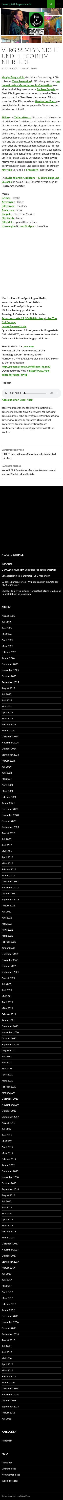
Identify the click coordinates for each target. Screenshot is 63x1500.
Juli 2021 (6, 984)
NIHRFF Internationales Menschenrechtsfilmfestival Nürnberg (29, 454)
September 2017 (10, 1261)
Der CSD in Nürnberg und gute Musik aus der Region (29, 569)
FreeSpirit (32, 169)
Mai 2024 (7, 778)
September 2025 (10, 682)
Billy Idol (7, 222)
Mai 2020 (7, 1068)
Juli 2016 (6, 1346)
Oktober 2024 (9, 748)
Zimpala (7, 213)
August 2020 (8, 1050)
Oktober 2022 (9, 893)
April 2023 (7, 857)
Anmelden (7, 1462)
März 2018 (7, 1225)
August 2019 (8, 1122)
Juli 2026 (6, 621)
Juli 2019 (6, 1128)
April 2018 (7, 1219)
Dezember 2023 (10, 809)
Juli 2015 (6, 1418)
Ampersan (8, 209)
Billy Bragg (8, 205)
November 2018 (10, 1177)
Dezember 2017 (10, 1243)
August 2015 (8, 1412)
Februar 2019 (9, 1159)
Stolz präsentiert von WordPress (16, 1496)
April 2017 (7, 1291)
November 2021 (10, 959)
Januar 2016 (8, 1382)
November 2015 (10, 1394)
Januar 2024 (8, 802)
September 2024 (10, 754)
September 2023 (10, 827)
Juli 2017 (6, 1273)
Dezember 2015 (10, 1388)
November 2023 (10, 815)
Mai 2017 (7, 1285)
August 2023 (8, 833)
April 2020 (7, 1074)
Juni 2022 (7, 917)
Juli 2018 (6, 1201)
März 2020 (7, 1080)
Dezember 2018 (10, 1171)
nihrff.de (7, 169)
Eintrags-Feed (9, 1468)
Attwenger (8, 201)
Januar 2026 (8, 658)
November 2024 (10, 742)
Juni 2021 (7, 990)
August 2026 (8, 615)
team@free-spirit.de (14, 326)
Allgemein (7, 1440)
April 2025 (7, 712)
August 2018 (8, 1195)
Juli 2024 (6, 766)
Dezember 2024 (10, 736)
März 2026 (7, 646)
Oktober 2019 (9, 1110)
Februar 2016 (9, 1376)
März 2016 (7, 1370)
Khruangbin (9, 226)
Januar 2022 (8, 947)
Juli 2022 (6, 911)
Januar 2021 (8, 1020)
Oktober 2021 (9, 965)
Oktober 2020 (9, 1038)
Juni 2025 (7, 700)
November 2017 (10, 1249)
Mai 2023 (7, 851)
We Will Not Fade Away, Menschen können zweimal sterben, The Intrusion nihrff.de (29, 470)
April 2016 (7, 1364)
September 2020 (10, 1044)
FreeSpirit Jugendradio (17, 4)
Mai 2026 (7, 633)
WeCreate (7, 563)
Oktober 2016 (9, 1328)
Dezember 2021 (10, 953)
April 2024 (7, 784)
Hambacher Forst (45, 101)
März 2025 (7, 718)
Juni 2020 (7, 1062)
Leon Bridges (26, 226)
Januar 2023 (8, 875)
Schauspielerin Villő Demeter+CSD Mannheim (26, 575)
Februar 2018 (9, 1231)
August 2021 (8, 978)
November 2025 (10, 670)
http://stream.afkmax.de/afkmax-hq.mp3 (26, 366)
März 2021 (7, 1008)
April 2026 (7, 639)
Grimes (6, 197)
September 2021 (10, 971)
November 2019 (10, 1104)
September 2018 (10, 1189)
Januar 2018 (8, 1237)
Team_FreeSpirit (28, 68)
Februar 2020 (9, 1086)
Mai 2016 (7, 1358)
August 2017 (8, 1267)
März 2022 (7, 935)
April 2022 (7, 929)
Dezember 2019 (10, 1098)
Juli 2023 (6, 839)
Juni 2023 (7, 845)
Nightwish (8, 217)
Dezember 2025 (10, 664)
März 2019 (7, 1153)
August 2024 (8, 760)
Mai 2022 (7, 923)
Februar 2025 (9, 724)
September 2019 (10, 1116)
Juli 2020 (6, 1056)
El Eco (5, 117)
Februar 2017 (9, 1303)
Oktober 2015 (9, 1400)
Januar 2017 (8, 1310)
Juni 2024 (7, 772)
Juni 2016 (7, 1352)
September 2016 (10, 1334)
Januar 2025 (8, 730)
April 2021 (7, 1002)
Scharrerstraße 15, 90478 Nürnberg (23, 318)
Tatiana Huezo (22, 117)
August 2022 (8, 905)
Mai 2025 (7, 706)
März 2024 (7, 790)
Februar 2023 (9, 869)
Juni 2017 (7, 1279)
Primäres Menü (59, 4)
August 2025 (8, 688)
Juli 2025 (6, 694)
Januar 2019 (8, 1165)
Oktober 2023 (9, 821)
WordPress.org (9, 1480)
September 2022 (10, 899)
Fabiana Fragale (46, 89)
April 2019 (7, 1147)
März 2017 (7, 1297)
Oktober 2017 (9, 1255)
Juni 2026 (7, 627)
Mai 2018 (7, 1213)
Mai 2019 (7, 1141)
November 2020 (10, 1032)
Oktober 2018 (9, 1183)
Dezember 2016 (10, 1316)
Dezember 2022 (10, 881)
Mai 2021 (7, 996)
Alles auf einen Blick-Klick (17, 399)
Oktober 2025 (9, 676)
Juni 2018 (7, 1207)
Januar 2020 (8, 1092)
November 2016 (10, 1322)
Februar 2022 (9, 941)
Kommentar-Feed (11, 1474)
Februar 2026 (9, 652)
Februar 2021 (9, 1014)
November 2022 (10, 887)
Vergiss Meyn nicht (13, 77)
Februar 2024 (9, 796)
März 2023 (7, 863)
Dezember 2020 (10, 1026)
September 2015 (10, 1406)
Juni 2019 (7, 1134)
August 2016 (8, 1340)
